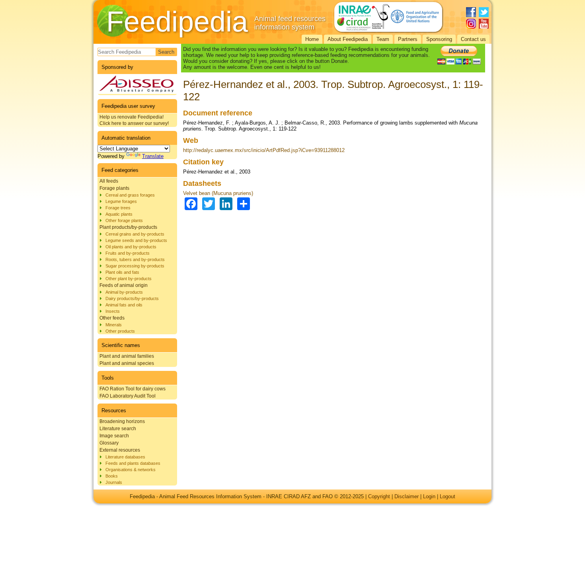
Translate (153, 156)
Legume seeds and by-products (136, 240)
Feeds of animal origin (123, 285)
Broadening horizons (122, 421)
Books (111, 476)
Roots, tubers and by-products (135, 259)
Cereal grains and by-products (134, 234)
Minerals (113, 324)
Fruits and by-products (127, 253)
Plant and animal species (126, 363)
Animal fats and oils (123, 304)
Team (382, 39)
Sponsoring (439, 39)
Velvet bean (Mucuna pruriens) (218, 193)
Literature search (117, 428)
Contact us (473, 39)
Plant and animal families (126, 356)
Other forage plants (124, 220)
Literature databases (125, 456)
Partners (407, 39)
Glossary (109, 443)
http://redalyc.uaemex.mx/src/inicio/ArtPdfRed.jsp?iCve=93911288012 (264, 150)
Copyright (379, 496)
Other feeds (112, 318)
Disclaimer (406, 496)
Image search (114, 436)
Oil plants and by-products (130, 246)
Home (312, 39)
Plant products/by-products (128, 227)
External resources (119, 450)
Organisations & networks (130, 469)
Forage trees (118, 207)
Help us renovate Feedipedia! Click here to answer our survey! (134, 120)
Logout (447, 496)
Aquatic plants (119, 214)
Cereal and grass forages (130, 195)
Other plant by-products (128, 278)
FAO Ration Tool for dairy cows (132, 389)
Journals (113, 482)
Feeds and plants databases (132, 463)
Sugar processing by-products (134, 265)
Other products (120, 331)
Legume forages (121, 201)
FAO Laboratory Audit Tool (127, 396)
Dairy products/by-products (132, 298)
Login (429, 496)
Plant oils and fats (122, 272)
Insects (112, 311)
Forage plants (114, 188)
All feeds (108, 181)
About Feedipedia (348, 39)
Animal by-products (124, 292)
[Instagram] (471, 24)
